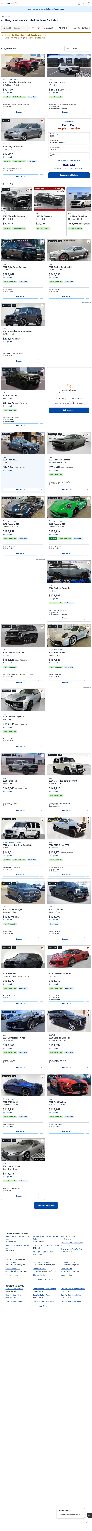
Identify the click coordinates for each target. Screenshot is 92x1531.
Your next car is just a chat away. (46, 9)
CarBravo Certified (11, 79)
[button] (79, 3)
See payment (7, 93)
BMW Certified (10, 1099)
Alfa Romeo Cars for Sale (43, 1252)
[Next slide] (87, 212)
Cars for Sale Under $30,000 (72, 1243)
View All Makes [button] (44, 1280)
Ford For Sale (10, 1262)
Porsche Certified (11, 521)
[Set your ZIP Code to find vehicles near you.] (58, 20)
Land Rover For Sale (41, 1262)
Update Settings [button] (79, 168)
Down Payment (55, 147)
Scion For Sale (66, 1269)
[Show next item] (41, 443)
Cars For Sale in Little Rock (71, 1295)
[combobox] (15, 28)
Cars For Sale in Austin (42, 1295)
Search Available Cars (69, 175)
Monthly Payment (55, 134)
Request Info (20, 112)
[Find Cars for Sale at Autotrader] (11, 3)
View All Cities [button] (44, 1306)
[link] (32, 97)
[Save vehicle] (42, 57)
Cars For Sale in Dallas (14, 1295)
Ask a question (69, 410)
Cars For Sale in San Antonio (44, 1289)
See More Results (46, 1205)
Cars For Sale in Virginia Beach (73, 1289)
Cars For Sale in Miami (14, 1289)
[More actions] (41, 112)
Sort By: (69, 49)
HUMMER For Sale (68, 1262)
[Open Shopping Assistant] (89, 1515)
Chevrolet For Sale (12, 1269)
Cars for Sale (5, 17)
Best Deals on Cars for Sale (71, 1249)
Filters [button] (38, 28)
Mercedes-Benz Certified (13, 842)
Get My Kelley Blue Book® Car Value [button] (69, 160)
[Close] (81, 1510)
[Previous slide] (4, 212)
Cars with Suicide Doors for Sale (46, 1245)
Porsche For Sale (39, 1269)
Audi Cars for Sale (68, 1236)
